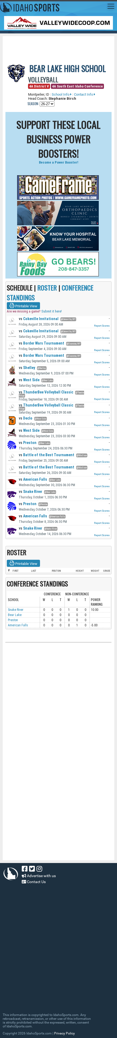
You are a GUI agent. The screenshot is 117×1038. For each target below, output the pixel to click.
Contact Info (84, 94)
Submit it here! (51, 311)
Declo (25, 418)
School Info (61, 94)
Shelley (27, 367)
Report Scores (102, 325)
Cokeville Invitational (39, 319)
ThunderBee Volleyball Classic (46, 392)
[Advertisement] (61, 45)
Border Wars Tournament (41, 343)
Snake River (30, 491)
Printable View (25, 306)
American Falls (33, 479)
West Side (29, 380)
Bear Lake (14, 615)
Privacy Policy (64, 1033)
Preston (27, 442)
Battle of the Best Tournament (46, 455)
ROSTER (47, 287)
